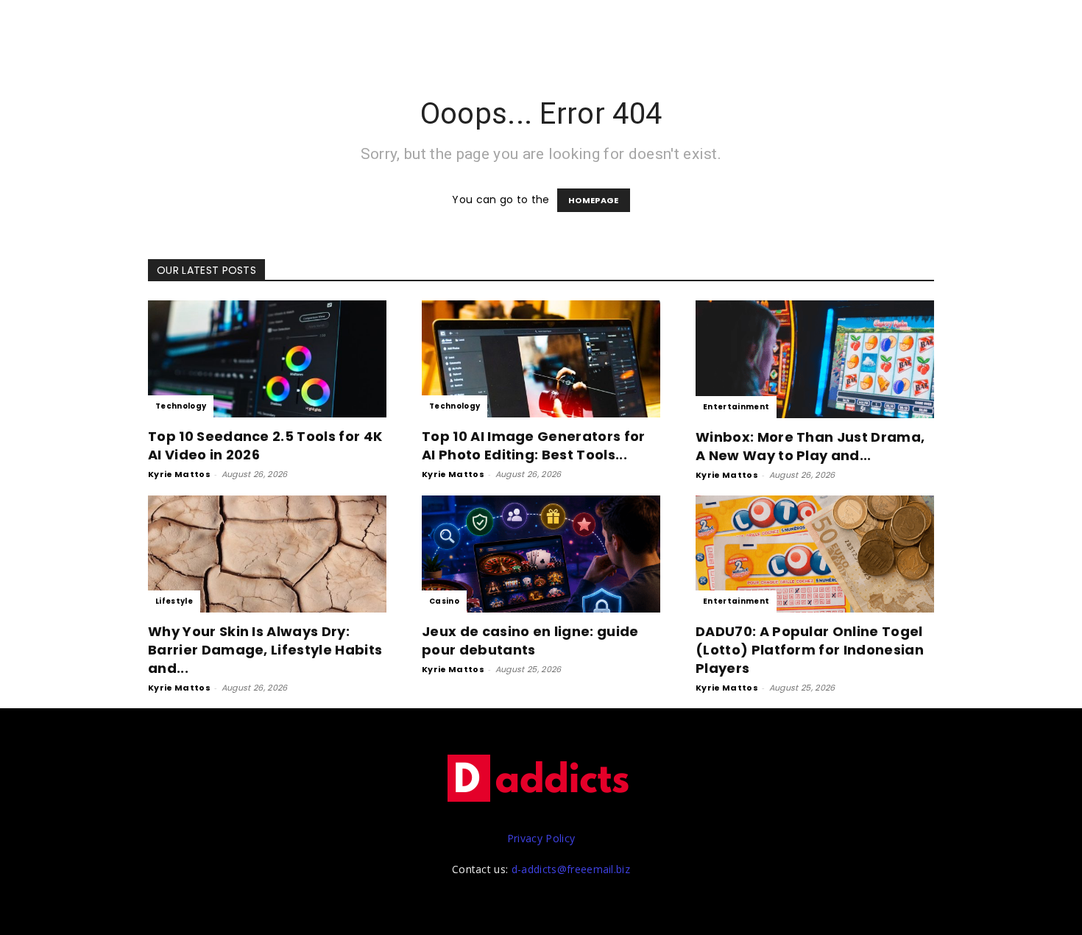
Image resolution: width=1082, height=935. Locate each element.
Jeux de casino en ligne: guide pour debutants (530, 640)
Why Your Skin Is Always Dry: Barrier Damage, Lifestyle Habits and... (265, 649)
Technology (180, 406)
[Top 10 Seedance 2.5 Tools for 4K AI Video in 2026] (267, 358)
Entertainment (736, 406)
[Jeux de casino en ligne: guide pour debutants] (541, 554)
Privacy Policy (541, 838)
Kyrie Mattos (179, 474)
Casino (444, 601)
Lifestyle (174, 601)
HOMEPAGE (593, 200)
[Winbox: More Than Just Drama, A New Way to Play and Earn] (815, 359)
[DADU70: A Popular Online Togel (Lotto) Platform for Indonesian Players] (815, 554)
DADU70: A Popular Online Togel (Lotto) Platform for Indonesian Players (810, 649)
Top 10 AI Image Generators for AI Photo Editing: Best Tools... (534, 445)
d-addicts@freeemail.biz (571, 869)
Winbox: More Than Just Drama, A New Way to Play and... (810, 446)
